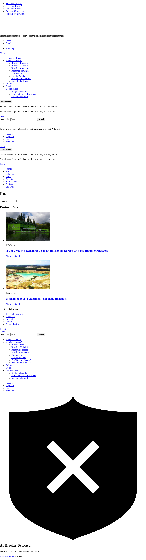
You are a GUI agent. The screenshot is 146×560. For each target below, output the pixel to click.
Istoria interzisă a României (23, 94)
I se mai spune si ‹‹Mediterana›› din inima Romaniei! (36, 298)
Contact (9, 319)
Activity (9, 179)
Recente (9, 40)
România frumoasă (19, 63)
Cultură (9, 83)
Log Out (9, 187)
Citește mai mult (13, 256)
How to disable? (7, 556)
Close (2, 331)
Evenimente (16, 73)
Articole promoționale (15, 14)
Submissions (11, 174)
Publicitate (10, 316)
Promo (9, 321)
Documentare (12, 89)
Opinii (8, 86)
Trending (10, 48)
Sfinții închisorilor (19, 91)
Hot (7, 46)
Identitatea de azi (13, 58)
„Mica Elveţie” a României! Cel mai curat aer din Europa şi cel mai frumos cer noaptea (57, 250)
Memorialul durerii (19, 96)
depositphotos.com (14, 314)
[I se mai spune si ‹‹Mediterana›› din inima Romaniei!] (76, 275)
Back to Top (5, 329)
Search (41, 119)
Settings (9, 184)
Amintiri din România (21, 81)
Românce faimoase (20, 71)
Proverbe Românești (15, 8)
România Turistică (14, 3)
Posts (8, 171)
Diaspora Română (14, 6)
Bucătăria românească (21, 78)
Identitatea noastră (14, 60)
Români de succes (19, 68)
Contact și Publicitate (15, 11)
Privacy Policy (12, 324)
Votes (8, 176)
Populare (10, 43)
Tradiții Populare (18, 76)
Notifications (11, 181)
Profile (9, 169)
